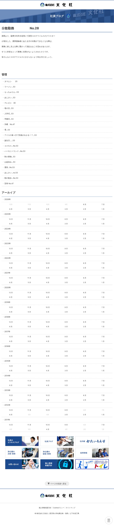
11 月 (29, 219)
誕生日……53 (9, 140)
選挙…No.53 (9, 167)
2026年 (7, 199)
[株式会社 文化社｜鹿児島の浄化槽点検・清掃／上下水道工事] (57, 4)
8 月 (84, 204)
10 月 (48, 219)
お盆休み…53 (9, 162)
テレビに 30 (10, 103)
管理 (4, 74)
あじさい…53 (9, 97)
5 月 (29, 209)
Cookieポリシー (58, 508)
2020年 (7, 287)
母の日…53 (8, 108)
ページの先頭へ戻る (58, 484)
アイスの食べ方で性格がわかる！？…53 (20, 135)
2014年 (7, 376)
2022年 (7, 258)
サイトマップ (70, 508)
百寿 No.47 (9, 183)
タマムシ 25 (10, 81)
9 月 (66, 219)
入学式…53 (8, 113)
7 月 (103, 204)
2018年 (7, 317)
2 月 (84, 209)
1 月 (103, 209)
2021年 (7, 273)
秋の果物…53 (9, 156)
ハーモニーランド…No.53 (14, 151)
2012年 (7, 405)
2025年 (7, 214)
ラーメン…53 (9, 87)
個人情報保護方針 (45, 508)
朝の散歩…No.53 (11, 178)
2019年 (7, 302)
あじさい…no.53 (11, 173)
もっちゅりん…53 (11, 92)
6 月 (10, 209)
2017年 (7, 331)
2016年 (7, 346)
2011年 (7, 420)
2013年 (7, 390)
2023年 (7, 243)
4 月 (47, 209)
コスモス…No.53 (11, 146)
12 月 (11, 219)
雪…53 (7, 130)
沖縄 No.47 (9, 124)
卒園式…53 (8, 119)
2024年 (7, 229)
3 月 (66, 209)
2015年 (7, 361)
